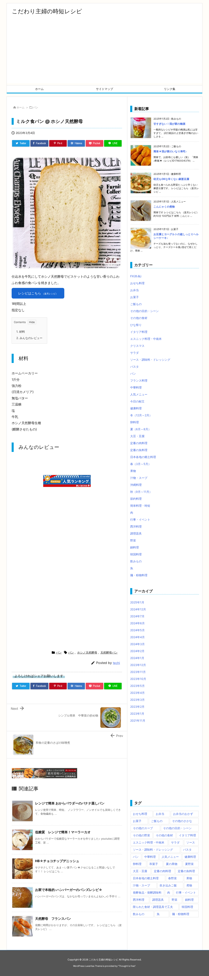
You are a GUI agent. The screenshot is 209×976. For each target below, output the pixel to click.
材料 (20, 331)
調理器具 (136, 533)
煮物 (189, 885)
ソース (190, 842)
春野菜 (172, 878)
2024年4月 (137, 637)
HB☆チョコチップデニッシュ (57, 861)
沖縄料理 (136, 484)
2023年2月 (137, 706)
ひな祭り (136, 325)
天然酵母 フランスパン (53, 918)
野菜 (133, 540)
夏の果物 (171, 864)
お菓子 (134, 297)
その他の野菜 (141, 835)
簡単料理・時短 (140, 505)
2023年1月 (137, 713)
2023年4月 (137, 692)
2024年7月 (137, 616)
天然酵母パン (109, 652)
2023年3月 (137, 699)
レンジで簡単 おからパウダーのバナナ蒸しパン (69, 803)
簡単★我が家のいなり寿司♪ (170, 151)
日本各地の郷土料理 (143, 457)
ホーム (20, 107)
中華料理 (136, 387)
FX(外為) (135, 276)
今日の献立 (137, 401)
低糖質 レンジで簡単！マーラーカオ (63, 832)
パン (35, 107)
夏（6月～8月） (140, 429)
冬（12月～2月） (141, 415)
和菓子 (153, 864)
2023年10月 (138, 679)
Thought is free (127, 966)
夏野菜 (189, 864)
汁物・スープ (138, 478)
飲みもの (136, 561)
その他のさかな (182, 821)
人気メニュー (138, 394)
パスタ (134, 366)
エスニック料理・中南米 (146, 338)
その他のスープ (143, 828)
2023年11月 (138, 672)
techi (116, 663)
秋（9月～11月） (141, 491)
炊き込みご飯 (168, 885)
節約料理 (136, 498)
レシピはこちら (38, 293)
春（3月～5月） (140, 464)
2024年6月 (137, 623)
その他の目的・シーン (144, 311)
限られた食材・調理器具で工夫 (153, 907)
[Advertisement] (104, 54)
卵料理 (134, 422)
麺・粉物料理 (138, 575)
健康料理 (136, 408)
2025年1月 (137, 602)
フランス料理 (138, 380)
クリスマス (137, 345)
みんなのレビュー (29, 338)
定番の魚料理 (138, 450)
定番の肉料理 (138, 443)
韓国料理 (136, 554)
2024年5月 (137, 630)
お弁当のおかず (183, 813)
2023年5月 (137, 685)
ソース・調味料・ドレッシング (150, 359)
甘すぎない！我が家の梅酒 (169, 123)
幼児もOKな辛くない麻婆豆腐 (171, 179)
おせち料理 (137, 283)
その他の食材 (138, 318)
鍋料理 (134, 547)
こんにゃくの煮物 (164, 206)
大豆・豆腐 (137, 436)
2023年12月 (138, 665)
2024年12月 (138, 609)
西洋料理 (136, 526)
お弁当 (134, 290)
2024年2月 (137, 651)
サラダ (134, 352)
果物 (133, 471)
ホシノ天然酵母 (87, 652)
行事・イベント (140, 519)
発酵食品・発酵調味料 (147, 892)
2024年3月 (137, 644)
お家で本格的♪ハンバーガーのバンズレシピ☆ (68, 890)
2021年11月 (137, 720)
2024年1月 (137, 658)
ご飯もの (136, 304)
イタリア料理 (138, 332)
